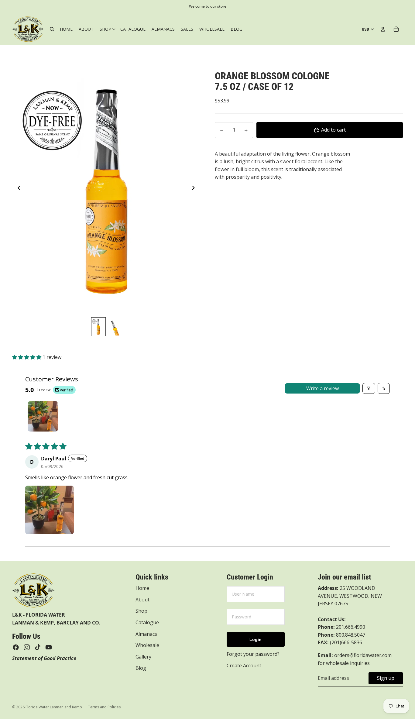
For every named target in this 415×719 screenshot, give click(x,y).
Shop (141, 610)
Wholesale (147, 645)
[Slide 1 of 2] (98, 327)
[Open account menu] (382, 29)
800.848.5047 (341, 634)
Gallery (143, 656)
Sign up (385, 678)
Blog (140, 668)
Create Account (244, 665)
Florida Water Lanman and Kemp (54, 707)
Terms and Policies (104, 707)
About (142, 599)
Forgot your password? (253, 654)
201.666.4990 (350, 627)
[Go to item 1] (43, 416)
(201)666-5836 (346, 642)
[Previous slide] (17, 189)
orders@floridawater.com (363, 655)
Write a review (322, 388)
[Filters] (368, 388)
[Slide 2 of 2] (114, 327)
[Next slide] (195, 189)
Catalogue (147, 622)
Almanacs (146, 634)
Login (255, 639)
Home (142, 588)
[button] (27, 357)
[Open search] (52, 29)
